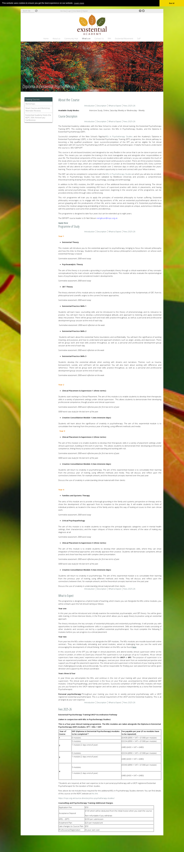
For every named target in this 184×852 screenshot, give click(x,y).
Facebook (140, 11)
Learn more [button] (79, 3)
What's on (86, 38)
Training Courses (32, 99)
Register (85, 11)
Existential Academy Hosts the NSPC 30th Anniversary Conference (38, 117)
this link (94, 793)
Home (46, 38)
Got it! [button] (171, 3)
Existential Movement (124, 38)
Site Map (63, 11)
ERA (109, 38)
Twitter (143, 11)
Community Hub (71, 38)
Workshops (30, 103)
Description (102, 105)
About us (56, 38)
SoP (139, 38)
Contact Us (99, 38)
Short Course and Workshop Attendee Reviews (37, 109)
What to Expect (115, 105)
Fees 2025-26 (129, 105)
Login (69, 11)
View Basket (77, 11)
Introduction (89, 105)
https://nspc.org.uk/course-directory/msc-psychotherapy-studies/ (86, 798)
